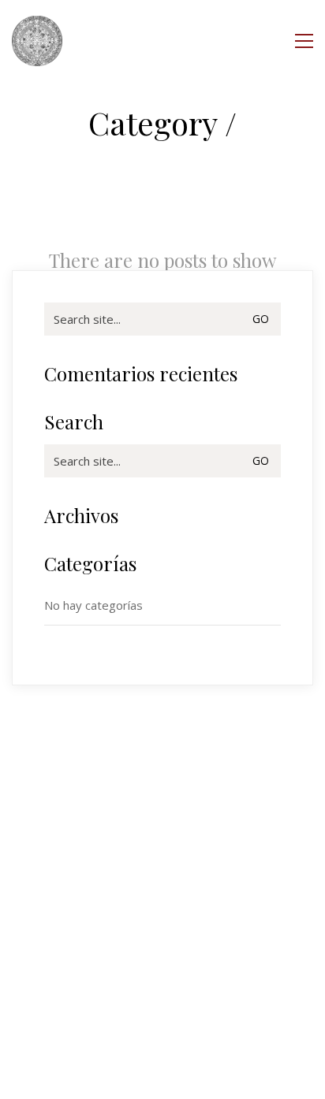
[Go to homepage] (37, 41)
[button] (304, 41)
